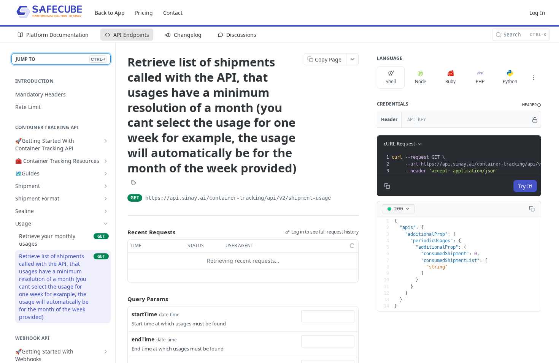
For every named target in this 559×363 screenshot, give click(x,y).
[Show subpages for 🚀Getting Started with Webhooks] (106, 352)
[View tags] (133, 183)
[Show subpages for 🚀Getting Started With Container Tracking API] (106, 141)
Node (420, 81)
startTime (144, 314)
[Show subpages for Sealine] (106, 211)
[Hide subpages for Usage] (106, 224)
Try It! (525, 186)
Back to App (110, 12)
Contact (173, 12)
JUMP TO (60, 59)
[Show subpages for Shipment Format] (106, 199)
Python (510, 81)
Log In (537, 12)
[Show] (535, 119)
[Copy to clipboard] (338, 198)
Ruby (450, 81)
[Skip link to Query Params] (122, 299)
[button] (531, 105)
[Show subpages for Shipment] (106, 186)
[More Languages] (533, 77)
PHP (480, 81)
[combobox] (327, 316)
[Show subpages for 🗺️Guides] (106, 173)
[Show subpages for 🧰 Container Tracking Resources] (106, 161)
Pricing (144, 12)
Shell (391, 81)
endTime (143, 339)
